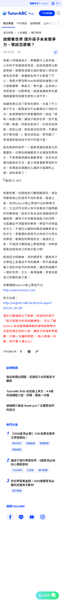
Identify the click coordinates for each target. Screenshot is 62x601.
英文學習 (8, 32)
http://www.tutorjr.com (19, 290)
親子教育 (36, 32)
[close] (53, 9)
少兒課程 (22, 32)
